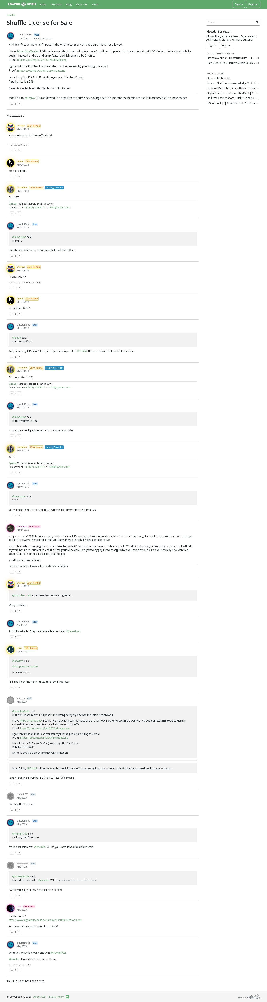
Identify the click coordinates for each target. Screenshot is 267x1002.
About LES (39, 996)
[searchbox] (233, 22)
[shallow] (10, 127)
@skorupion (19, 237)
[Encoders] (10, 528)
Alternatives (74, 631)
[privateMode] (10, 36)
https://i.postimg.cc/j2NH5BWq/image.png (41, 59)
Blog (69, 4)
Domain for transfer (218, 78)
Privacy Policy (56, 996)
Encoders (22, 526)
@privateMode (20, 711)
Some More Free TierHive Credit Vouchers (231, 62)
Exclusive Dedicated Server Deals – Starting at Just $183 (233, 88)
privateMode (25, 34)
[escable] (10, 700)
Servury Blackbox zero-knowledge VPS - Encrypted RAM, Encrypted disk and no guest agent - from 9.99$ (233, 83)
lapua (20, 161)
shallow (21, 125)
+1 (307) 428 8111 (34, 207)
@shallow (17, 661)
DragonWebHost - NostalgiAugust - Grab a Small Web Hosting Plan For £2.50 (231, 58)
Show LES (82, 4)
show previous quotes (25, 666)
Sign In (239, 4)
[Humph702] (10, 796)
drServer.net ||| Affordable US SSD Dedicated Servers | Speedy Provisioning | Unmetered (233, 103)
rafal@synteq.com (59, 207)
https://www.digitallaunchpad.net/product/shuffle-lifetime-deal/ (45, 920)
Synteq (13, 203)
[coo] (10, 908)
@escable (39, 847)
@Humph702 (19, 833)
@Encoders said (21, 595)
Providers (56, 4)
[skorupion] (10, 189)
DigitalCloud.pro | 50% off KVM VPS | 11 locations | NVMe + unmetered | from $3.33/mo (233, 93)
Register (253, 4)
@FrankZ (30, 98)
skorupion (22, 187)
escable (21, 698)
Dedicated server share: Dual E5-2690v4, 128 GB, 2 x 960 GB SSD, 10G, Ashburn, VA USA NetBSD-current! (233, 98)
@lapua (16, 337)
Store (95, 4)
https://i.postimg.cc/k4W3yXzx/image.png (41, 70)
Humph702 (22, 794)
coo (19, 906)
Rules (43, 4)
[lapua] (10, 163)
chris (19, 648)
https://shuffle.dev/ (28, 51)
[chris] (10, 650)
